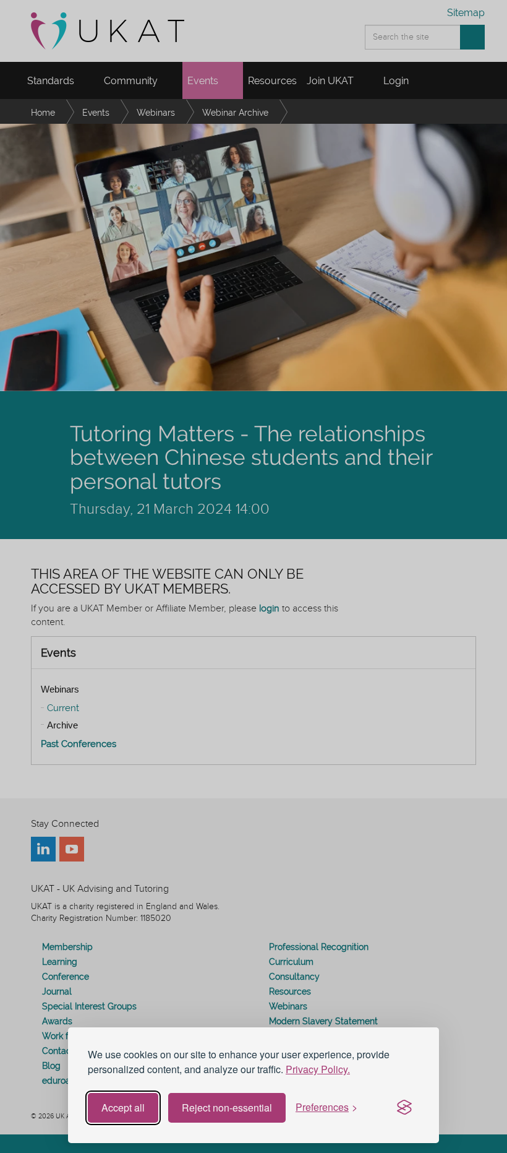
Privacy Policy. (318, 1069)
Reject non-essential (227, 1107)
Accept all (123, 1107)
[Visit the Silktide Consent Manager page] (404, 1108)
